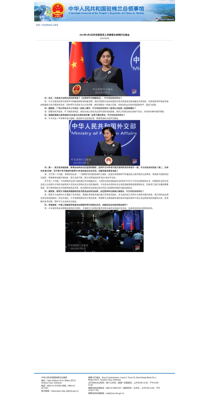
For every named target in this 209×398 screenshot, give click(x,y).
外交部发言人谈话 (50, 25)
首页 (38, 25)
